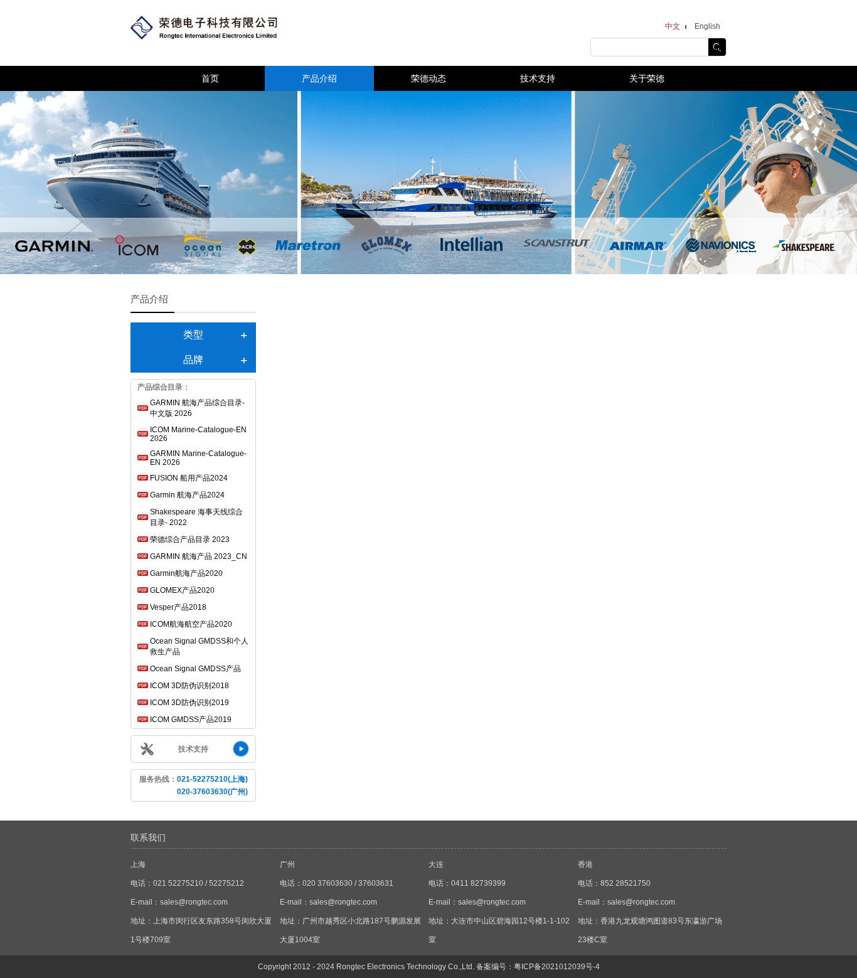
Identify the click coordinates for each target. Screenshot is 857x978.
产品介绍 (319, 78)
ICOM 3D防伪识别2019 (189, 702)
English (707, 26)
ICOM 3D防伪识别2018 (189, 685)
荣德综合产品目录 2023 (190, 539)
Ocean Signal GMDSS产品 (195, 668)
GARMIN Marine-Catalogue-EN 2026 (198, 458)
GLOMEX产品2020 (182, 590)
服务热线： (193, 785)
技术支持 (537, 78)
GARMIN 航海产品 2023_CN (198, 556)
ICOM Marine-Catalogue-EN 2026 (198, 434)
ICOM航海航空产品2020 (191, 624)
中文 (672, 26)
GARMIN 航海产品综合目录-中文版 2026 (197, 408)
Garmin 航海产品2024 (187, 495)
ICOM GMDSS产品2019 (191, 719)
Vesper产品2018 (178, 607)
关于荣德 (646, 78)
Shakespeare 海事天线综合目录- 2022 (196, 517)
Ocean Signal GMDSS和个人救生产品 (199, 646)
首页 (210, 78)
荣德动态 (428, 78)
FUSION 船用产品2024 (189, 478)
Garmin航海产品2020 (186, 573)
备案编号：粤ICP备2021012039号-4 (538, 966)
